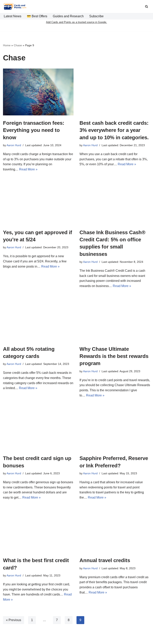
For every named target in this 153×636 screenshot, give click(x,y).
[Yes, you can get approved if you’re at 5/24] (38, 201)
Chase (18, 45)
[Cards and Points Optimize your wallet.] (15, 6)
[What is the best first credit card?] (38, 529)
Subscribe (96, 16)
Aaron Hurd (14, 145)
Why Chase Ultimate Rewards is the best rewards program (113, 356)
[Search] (146, 6)
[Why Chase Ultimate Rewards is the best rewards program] (114, 318)
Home (7, 45)
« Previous (13, 620)
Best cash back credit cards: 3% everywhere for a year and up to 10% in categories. (114, 130)
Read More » (28, 169)
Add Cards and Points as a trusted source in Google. (76, 22)
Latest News (12, 16)
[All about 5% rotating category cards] (38, 318)
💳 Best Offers (37, 16)
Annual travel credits (104, 560)
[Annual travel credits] (114, 529)
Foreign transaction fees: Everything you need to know (33, 130)
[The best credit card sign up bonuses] (38, 427)
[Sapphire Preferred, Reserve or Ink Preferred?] (114, 427)
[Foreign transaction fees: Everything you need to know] (38, 92)
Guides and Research (68, 16)
